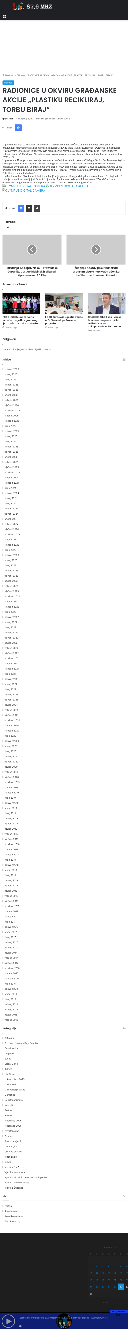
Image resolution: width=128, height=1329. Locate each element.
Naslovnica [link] (10, 75)
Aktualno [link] (9, 1038)
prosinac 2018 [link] (12, 844)
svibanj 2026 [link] (11, 384)
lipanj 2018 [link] (10, 875)
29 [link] (121, 1287)
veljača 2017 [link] (11, 958)
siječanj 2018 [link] (11, 901)
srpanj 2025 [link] (10, 436)
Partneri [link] (8, 1115)
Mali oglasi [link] (10, 1084)
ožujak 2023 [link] (11, 581)
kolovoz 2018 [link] (11, 865)
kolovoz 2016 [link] (11, 989)
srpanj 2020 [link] (10, 746)
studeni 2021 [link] (11, 663)
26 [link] (103, 1287)
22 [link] (121, 1280)
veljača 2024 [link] (11, 524)
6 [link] (109, 1266)
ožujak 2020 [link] (11, 766)
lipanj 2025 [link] (10, 441)
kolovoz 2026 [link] (11, 369)
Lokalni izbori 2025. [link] (14, 1079)
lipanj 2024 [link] (10, 503)
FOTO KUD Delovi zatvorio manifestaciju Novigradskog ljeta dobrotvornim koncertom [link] (21, 320)
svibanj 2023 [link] (11, 570)
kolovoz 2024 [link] (11, 493)
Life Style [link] (9, 1074)
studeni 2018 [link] (11, 849)
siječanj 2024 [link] (11, 529)
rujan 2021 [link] (10, 673)
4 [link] (97, 1266)
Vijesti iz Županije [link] (13, 1187)
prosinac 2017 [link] (12, 906)
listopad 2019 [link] (11, 792)
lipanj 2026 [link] (10, 379)
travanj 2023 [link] (11, 575)
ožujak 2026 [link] (11, 395)
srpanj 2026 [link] (10, 374)
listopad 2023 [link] (11, 544)
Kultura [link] (8, 1069)
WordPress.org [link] (12, 1221)
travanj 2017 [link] (11, 947)
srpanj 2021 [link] (10, 684)
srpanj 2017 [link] (10, 932)
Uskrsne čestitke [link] (13, 1151)
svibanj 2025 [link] (11, 446)
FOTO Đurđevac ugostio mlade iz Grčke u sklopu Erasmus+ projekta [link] (64, 320)
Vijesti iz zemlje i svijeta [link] (17, 1182)
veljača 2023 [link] (11, 586)
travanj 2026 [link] (11, 389)
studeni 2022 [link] (11, 601)
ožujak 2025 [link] (11, 457)
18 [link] (97, 1280)
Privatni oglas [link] (11, 1131)
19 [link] (103, 1280)
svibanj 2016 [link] (11, 1004)
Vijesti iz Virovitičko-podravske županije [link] (25, 1177)
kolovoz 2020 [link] (11, 741)
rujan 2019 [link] (10, 797)
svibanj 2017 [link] (11, 942)
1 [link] (120, 1259)
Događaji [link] (9, 1053)
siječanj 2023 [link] (11, 591)
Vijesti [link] (7, 1162)
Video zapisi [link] (10, 1156)
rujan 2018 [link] (10, 859)
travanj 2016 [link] (11, 1009)
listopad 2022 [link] (11, 606)
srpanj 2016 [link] (10, 994)
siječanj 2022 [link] (11, 653)
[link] (4, 16)
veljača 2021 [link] (11, 710)
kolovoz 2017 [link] (11, 927)
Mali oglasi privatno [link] (14, 1089)
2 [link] (127, 1259)
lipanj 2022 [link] (10, 627)
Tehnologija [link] (10, 1146)
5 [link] (103, 1266)
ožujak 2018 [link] (10, 890)
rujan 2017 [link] (10, 921)
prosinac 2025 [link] (12, 410)
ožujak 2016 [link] (10, 1014)
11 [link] (97, 1273)
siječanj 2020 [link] (11, 777)
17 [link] (91, 1280)
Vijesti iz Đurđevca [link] (14, 1167)
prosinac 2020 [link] (12, 720)
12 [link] (103, 1273)
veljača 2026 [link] (11, 400)
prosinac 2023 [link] (12, 534)
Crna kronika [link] (11, 1048)
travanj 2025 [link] (11, 451)
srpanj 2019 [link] (10, 808)
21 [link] (115, 1280)
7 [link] (114, 1266)
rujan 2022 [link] (10, 612)
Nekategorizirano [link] (13, 1100)
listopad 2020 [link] (11, 730)
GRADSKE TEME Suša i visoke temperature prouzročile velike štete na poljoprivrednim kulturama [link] (105, 321)
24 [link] (91, 1287)
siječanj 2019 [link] (11, 839)
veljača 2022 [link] (11, 648)
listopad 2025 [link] (11, 420)
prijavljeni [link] (19, 349)
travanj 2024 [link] (11, 513)
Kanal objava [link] (11, 1211)
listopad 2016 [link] (11, 978)
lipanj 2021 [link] (10, 689)
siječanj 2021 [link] (11, 715)
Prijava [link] (8, 1206)
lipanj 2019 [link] (10, 813)
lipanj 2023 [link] (10, 565)
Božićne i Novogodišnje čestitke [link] (21, 1043)
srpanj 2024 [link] (10, 498)
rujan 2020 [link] (10, 735)
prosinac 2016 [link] (12, 968)
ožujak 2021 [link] (10, 704)
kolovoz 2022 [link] (11, 617)
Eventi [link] (7, 1058)
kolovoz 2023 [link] (11, 555)
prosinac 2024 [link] (12, 472)
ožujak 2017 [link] (10, 952)
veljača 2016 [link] (11, 1019)
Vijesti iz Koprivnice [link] (14, 1172)
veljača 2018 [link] (11, 896)
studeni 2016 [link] (11, 973)
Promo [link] (8, 1136)
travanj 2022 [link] (11, 637)
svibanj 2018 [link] (11, 880)
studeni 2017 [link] (11, 911)
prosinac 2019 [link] (12, 782)
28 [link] (115, 1287)
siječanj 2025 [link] (11, 467)
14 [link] (115, 1273)
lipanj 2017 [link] (10, 937)
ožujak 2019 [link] (10, 828)
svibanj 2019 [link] (11, 818)
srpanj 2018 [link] (10, 870)
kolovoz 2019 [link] (11, 803)
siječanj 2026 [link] (11, 405)
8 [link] (121, 1266)
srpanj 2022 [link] (10, 622)
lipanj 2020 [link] (10, 751)
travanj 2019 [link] (11, 823)
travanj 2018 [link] (11, 885)
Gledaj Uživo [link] (11, 1063)
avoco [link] (8, 118)
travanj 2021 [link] (11, 699)
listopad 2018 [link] (11, 854)
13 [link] (109, 1273)
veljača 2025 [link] (11, 462)
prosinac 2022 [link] (12, 596)
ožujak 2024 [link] (11, 519)
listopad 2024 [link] (11, 482)
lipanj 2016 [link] (10, 999)
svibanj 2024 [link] (11, 508)
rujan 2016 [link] (10, 983)
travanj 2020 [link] (11, 761)
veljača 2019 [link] (11, 834)
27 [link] (109, 1287)
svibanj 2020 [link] (11, 756)
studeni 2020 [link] (11, 725)
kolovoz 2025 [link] (11, 431)
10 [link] (91, 1273)
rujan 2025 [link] (10, 426)
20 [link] (109, 1280)
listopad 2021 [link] (11, 668)
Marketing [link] (9, 1094)
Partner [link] (8, 1110)
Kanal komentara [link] (13, 1216)
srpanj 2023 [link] (10, 560)
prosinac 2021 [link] (12, 658)
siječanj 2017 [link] (11, 963)
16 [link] (127, 1273)
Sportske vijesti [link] (12, 1141)
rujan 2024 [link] (10, 488)
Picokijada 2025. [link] (13, 1120)
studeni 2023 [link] (11, 539)
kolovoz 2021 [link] (11, 679)
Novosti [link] (22, 75)
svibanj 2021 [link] (11, 694)
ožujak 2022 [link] (11, 643)
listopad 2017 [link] (11, 916)
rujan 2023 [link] (10, 550)
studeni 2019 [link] (11, 787)
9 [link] (127, 1266)
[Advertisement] (64, 47)
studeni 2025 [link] (11, 415)
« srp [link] (105, 1302)
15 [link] (121, 1273)
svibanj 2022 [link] (11, 632)
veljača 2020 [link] (11, 772)
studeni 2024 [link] (11, 477)
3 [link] (91, 1266)
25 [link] (97, 1287)
